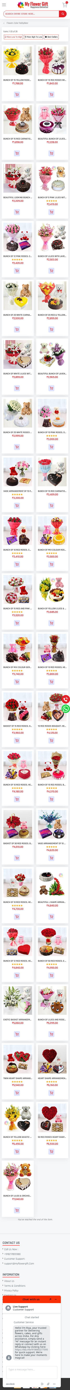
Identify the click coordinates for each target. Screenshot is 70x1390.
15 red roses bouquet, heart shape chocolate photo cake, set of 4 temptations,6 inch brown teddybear (52, 726)
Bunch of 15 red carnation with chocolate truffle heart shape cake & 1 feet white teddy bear (52, 491)
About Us (9, 1281)
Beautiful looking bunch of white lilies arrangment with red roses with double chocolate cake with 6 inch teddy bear (17, 197)
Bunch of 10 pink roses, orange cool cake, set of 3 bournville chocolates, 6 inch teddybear (52, 432)
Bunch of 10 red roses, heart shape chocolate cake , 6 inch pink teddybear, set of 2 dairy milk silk (52, 667)
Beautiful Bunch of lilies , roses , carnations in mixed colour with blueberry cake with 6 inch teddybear (52, 138)
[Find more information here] (32, 1341)
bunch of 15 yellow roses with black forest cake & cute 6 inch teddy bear (17, 80)
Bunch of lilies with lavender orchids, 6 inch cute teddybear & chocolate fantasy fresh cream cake (52, 256)
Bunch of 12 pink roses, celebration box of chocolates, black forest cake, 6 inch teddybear (17, 256)
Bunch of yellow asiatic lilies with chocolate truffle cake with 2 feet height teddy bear (17, 1137)
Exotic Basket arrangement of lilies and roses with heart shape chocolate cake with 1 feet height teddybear (17, 1019)
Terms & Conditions (14, 1286)
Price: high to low (34, 37)
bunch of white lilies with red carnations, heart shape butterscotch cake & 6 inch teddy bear (17, 373)
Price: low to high (14, 37)
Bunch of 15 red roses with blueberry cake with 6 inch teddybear (52, 80)
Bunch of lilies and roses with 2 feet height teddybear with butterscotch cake (52, 1019)
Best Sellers (53, 37)
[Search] (63, 14)
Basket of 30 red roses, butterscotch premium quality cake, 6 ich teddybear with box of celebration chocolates (17, 843)
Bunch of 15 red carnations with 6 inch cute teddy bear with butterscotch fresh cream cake (17, 138)
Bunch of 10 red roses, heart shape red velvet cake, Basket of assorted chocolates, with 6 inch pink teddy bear (17, 784)
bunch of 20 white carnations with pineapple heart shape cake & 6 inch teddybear (17, 315)
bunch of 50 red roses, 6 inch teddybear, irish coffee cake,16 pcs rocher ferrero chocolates (52, 960)
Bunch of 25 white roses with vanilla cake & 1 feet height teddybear (17, 432)
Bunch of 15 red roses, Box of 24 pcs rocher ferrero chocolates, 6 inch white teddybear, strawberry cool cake (52, 784)
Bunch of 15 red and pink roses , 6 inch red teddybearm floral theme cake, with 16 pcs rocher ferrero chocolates (17, 608)
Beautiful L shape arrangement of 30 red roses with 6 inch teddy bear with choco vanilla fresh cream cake (52, 902)
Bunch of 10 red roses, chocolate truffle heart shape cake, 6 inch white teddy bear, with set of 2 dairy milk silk (17, 549)
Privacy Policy (11, 1290)
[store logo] (37, 5)
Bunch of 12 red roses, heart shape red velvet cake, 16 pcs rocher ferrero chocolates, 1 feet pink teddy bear (17, 960)
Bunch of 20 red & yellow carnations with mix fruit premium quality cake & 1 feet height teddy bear (52, 315)
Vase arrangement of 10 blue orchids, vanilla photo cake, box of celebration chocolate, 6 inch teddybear (52, 843)
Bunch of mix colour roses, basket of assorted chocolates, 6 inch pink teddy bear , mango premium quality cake (52, 549)
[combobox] (35, 14)
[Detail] (18, 95)
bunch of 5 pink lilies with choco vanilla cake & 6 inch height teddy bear (52, 197)
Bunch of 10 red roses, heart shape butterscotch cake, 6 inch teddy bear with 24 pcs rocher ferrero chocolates (17, 902)
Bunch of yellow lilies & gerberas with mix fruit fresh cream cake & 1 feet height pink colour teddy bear (52, 608)
